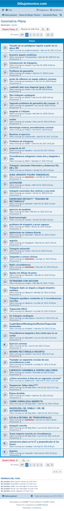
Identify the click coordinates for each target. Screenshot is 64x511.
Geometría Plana (13, 21)
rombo (12, 119)
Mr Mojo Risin (30, 388)
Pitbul (27, 227)
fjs (26, 346)
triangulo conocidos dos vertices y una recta (32, 191)
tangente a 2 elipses (19, 111)
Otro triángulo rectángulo (22, 95)
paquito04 (29, 106)
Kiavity (27, 185)
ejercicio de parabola (20, 209)
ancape (28, 65)
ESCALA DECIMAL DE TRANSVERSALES (30, 417)
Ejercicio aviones (18, 343)
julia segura (29, 318)
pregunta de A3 (17, 148)
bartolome (29, 177)
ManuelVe (29, 275)
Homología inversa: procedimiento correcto (31, 127)
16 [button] (48, 34)
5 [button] (41, 34)
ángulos (13, 451)
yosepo (28, 122)
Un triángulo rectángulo (21, 316)
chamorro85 (30, 137)
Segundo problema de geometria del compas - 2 (33, 103)
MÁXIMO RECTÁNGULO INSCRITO (26, 351)
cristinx (28, 73)
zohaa (27, 251)
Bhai (27, 212)
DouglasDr (29, 243)
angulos (13, 240)
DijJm (27, 161)
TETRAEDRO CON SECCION (23, 281)
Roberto (28, 170)
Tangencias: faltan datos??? (23, 385)
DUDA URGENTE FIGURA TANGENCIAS (29, 175)
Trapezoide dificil (18, 309)
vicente (14, 25)
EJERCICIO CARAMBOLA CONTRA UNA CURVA (33, 370)
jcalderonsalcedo (32, 50)
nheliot (27, 396)
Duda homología (17, 217)
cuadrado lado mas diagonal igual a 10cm (30, 87)
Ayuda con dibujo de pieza (23, 273)
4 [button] (37, 34)
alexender (29, 235)
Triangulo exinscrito (19, 248)
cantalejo (28, 446)
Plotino (27, 130)
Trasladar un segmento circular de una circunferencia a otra (29, 361)
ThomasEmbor (31, 57)
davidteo (28, 150)
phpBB (25, 502)
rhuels (27, 89)
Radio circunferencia (19, 265)
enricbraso (29, 81)
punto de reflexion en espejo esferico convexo (32, 79)
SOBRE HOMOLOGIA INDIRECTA (26, 401)
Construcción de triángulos (23, 63)
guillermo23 (29, 381)
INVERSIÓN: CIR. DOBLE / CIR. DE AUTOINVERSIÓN (27, 409)
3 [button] (34, 34)
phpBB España (42, 505)
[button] (22, 35)
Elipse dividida (17, 393)
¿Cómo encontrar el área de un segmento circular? (35, 378)
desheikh (28, 204)
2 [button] (30, 34)
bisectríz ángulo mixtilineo (23, 55)
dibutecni (28, 293)
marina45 (28, 453)
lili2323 (27, 97)
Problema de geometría (21, 71)
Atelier (27, 144)
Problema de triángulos (21, 141)
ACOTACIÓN (15, 183)
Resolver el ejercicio (19, 134)
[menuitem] (8, 10)
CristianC (28, 329)
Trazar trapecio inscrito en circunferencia (30, 433)
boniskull (28, 364)
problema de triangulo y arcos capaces (29, 224)
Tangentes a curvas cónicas (23, 257)
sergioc (28, 283)
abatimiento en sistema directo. (25, 232)
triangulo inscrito (18, 425)
